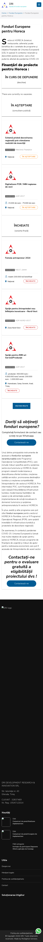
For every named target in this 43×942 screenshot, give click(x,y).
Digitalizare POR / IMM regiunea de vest (20, 185)
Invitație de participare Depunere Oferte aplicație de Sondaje (25, 848)
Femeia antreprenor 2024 (17, 258)
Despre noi (6, 866)
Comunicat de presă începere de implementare (25, 835)
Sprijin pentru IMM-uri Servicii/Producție (15, 356)
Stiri (14, 818)
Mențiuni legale (8, 872)
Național (11, 157)
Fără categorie (18, 844)
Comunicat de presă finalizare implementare (24, 822)
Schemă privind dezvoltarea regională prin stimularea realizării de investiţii (18, 140)
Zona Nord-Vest (14, 328)
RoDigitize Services (29, 939)
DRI (11, 4)
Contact (5, 885)
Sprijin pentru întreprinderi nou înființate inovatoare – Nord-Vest (21, 310)
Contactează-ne (21, 442)
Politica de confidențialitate (13, 879)
